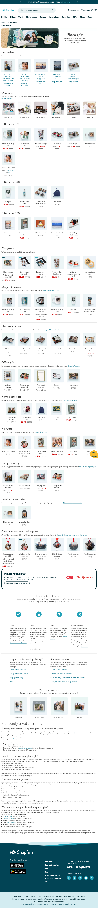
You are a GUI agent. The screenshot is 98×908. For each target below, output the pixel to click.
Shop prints (79, 717)
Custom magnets (8, 818)
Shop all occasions (7, 98)
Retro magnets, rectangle (24, 273)
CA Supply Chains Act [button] (60, 899)
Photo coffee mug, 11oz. (8, 310)
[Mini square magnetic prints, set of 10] (73, 262)
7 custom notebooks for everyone (61, 673)
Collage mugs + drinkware (8, 486)
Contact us (84, 647)
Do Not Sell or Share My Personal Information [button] (49, 902)
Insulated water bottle (24, 202)
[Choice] (18, 614)
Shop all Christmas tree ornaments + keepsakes (72, 535)
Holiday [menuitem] (4, 17)
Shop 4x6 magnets (73, 78)
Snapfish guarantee (77, 625)
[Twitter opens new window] (93, 877)
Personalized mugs (9, 738)
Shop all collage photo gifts (87, 466)
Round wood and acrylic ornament (24, 452)
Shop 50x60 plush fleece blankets (8, 79)
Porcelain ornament (90, 554)
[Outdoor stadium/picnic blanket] (8, 339)
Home (3, 22)
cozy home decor (77, 732)
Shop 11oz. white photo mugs (24, 79)
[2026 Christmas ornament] (57, 544)
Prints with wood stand (41, 452)
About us (48, 861)
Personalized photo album (24, 234)
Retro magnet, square (40, 273)
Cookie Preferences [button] (44, 899)
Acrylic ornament (73, 554)
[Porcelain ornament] (90, 544)
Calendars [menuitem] (66, 17)
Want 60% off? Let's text (53, 880)
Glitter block (8, 233)
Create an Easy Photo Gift (18, 669)
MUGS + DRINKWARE (24, 75)
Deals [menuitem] (89, 17)
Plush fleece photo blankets (41, 350)
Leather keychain (24, 522)
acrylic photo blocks (25, 748)
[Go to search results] (52, 10)
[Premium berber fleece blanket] (57, 339)
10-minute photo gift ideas (58, 669)
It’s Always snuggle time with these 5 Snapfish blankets (67, 677)
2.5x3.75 (8, 170)
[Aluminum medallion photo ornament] (41, 544)
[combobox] (37, 10)
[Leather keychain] (24, 512)
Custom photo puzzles (11, 418)
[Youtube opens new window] (87, 877)
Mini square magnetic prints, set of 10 (73, 274)
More (11, 681)
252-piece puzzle (40, 233)
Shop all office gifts (73, 366)
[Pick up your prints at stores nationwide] (70, 867)
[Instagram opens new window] (75, 877)
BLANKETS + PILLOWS (8, 75)
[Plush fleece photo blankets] (41, 339)
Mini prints (57, 143)
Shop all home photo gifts (71, 400)
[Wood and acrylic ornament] (24, 544)
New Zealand (80, 896)
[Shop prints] (79, 706)
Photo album (72, 417)
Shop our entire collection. (18, 643)
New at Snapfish (52, 865)
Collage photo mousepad (57, 486)
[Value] (59, 614)
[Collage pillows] (41, 476)
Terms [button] (22, 899)
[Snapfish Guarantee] (79, 614)
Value (52, 625)
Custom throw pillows (89, 350)
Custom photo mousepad (24, 386)
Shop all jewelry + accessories (72, 503)
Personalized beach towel (57, 234)
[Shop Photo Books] (39, 706)
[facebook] (70, 877)
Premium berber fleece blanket (57, 350)
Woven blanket (73, 349)
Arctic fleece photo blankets (24, 350)
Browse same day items (17, 583)
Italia (39, 896)
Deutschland (17, 896)
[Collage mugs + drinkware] (8, 476)
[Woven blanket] (73, 339)
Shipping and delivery (16, 677)
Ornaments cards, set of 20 (8, 555)
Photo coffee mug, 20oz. (57, 310)
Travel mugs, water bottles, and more (90, 310)
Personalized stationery (41, 386)
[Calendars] (57, 376)
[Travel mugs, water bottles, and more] (90, 300)
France (26, 896)
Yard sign (56, 417)
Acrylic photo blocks (8, 167)
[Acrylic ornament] (73, 544)
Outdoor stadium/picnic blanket (8, 351)
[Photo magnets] (8, 262)
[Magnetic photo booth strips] (57, 262)
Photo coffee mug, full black (41, 310)
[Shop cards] (18, 706)
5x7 (9, 172)
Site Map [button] (15, 899)
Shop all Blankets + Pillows (52, 330)
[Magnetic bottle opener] (90, 262)
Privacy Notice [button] (31, 899)
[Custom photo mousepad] (24, 376)
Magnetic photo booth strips (57, 273)
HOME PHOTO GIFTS (40, 75)
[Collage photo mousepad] (57, 476)
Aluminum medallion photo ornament (40, 555)
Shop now (69, 2)
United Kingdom (48, 896)
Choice (12, 625)
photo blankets (11, 822)
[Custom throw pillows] (90, 339)
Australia (71, 896)
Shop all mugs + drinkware (51, 290)
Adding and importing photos (19, 673)
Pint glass (8, 201)
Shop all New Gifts (41, 432)
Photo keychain (90, 143)
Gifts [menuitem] (75, 17)
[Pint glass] (73, 300)
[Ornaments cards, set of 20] (8, 544)
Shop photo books (38, 717)
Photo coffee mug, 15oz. (8, 144)
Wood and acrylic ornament (24, 555)
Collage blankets (24, 485)
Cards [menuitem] (20, 17)
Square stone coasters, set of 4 (40, 202)
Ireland (33, 896)
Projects (86, 10)
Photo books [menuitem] (31, 17)
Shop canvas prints (59, 717)
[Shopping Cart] (95, 10)
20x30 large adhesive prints (73, 234)
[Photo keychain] (8, 512)
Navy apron (57, 201)
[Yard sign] (56, 409)
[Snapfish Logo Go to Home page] (8, 10)
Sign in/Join (75, 10)
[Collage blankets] (24, 476)
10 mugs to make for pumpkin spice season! (64, 681)
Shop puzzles (41, 78)
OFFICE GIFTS (57, 74)
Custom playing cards (24, 144)
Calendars (57, 385)
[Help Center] (92, 10)
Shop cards (18, 717)
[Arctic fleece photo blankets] (24, 339)
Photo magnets (73, 143)
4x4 (13, 170)
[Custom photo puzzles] (11, 409)
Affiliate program (52, 875)
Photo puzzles (7, 816)
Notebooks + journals (8, 386)
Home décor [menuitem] (54, 17)
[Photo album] (73, 442)
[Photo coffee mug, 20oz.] (57, 300)
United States (61, 896)
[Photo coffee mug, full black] (41, 300)
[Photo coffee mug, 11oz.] (8, 300)
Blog (46, 868)
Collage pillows (41, 485)
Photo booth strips (41, 143)
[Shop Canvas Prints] (59, 706)
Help (46, 872)
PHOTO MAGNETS (73, 75)
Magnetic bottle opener (90, 273)
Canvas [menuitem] (43, 17)
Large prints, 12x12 (57, 451)
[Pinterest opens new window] (81, 877)
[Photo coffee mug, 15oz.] (24, 300)
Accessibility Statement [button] (77, 899)
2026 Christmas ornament (57, 555)
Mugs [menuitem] (82, 17)
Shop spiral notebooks (57, 77)
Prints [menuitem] (13, 17)
